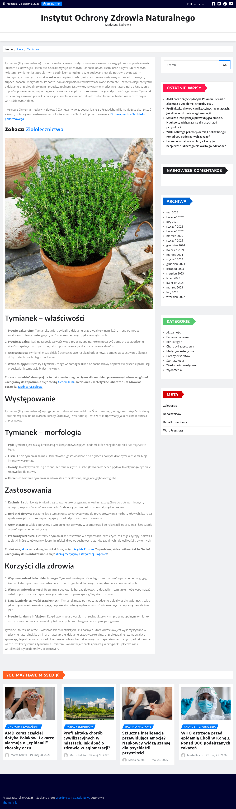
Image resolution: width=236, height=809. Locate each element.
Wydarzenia (174, 370)
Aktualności (173, 332)
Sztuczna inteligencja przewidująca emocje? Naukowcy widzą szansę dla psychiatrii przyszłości (194, 122)
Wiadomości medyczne (181, 365)
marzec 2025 (174, 236)
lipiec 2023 (173, 278)
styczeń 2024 (174, 259)
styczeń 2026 (174, 226)
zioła (25, 549)
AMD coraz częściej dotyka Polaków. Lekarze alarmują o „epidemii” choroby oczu (29, 740)
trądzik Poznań (84, 549)
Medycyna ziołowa (30, 387)
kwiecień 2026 (175, 217)
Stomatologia (175, 360)
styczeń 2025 (174, 240)
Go (225, 65)
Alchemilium (66, 382)
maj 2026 (172, 212)
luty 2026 (172, 222)
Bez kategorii (174, 342)
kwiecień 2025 (175, 231)
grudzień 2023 (175, 264)
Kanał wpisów (172, 414)
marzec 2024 (174, 255)
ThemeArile (10, 803)
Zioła (20, 49)
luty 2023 (172, 292)
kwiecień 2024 (175, 250)
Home (9, 49)
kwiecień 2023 (175, 283)
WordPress (63, 798)
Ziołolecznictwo (44, 129)
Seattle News (81, 798)
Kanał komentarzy (175, 422)
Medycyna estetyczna (180, 351)
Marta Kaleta (19, 755)
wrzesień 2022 (175, 297)
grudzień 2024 (175, 245)
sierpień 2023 (175, 273)
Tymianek (33, 49)
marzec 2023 (174, 287)
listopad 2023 (175, 269)
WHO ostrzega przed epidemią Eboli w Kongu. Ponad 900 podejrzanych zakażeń (205, 740)
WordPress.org (173, 430)
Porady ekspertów (178, 356)
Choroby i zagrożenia (180, 346)
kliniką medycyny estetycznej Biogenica (81, 554)
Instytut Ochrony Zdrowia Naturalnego (118, 17)
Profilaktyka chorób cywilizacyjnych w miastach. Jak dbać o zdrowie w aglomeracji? (87, 740)
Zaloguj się (170, 406)
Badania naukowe (177, 337)
